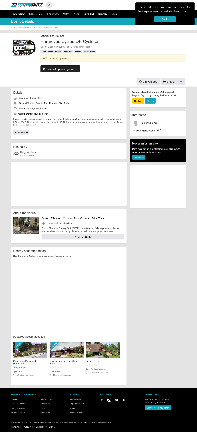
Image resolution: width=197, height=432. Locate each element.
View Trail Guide (83, 236)
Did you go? (149, 81)
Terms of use (16, 426)
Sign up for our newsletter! (158, 407)
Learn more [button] (180, 11)
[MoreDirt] (27, 5)
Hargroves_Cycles (149, 122)
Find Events (53, 13)
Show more (20, 132)
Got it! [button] (165, 19)
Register (138, 100)
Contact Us (45, 412)
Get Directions (65, 222)
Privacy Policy (28, 426)
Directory (102, 13)
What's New (19, 13)
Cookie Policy (41, 426)
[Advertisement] (69, 183)
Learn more (139, 157)
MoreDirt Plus (76, 412)
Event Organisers (18, 408)
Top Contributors (77, 403)
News (76, 13)
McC (158, 130)
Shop (114, 13)
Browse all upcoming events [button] (60, 69)
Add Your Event (46, 399)
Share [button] (170, 81)
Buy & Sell (89, 13)
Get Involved (75, 399)
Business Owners (18, 403)
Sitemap (52, 426)
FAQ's (42, 408)
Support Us (45, 403)
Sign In (150, 100)
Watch (66, 13)
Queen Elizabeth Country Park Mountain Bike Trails (65, 46)
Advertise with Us (18, 412)
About (72, 408)
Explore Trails (35, 13)
